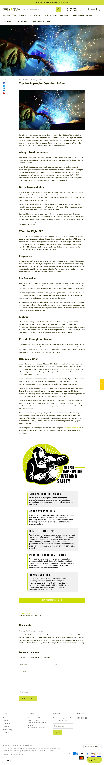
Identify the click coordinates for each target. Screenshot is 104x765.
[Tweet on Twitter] (4, 86)
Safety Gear (35, 16)
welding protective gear (71, 428)
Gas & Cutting (20, 16)
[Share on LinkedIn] (4, 89)
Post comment (28, 698)
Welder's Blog (7, 729)
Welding (6, 16)
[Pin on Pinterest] (4, 93)
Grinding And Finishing (82, 16)
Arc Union (6, 732)
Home (5, 718)
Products (5, 721)
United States (91, 746)
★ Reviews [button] (102, 384)
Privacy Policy (29, 745)
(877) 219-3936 (33, 720)
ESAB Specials (38, 22)
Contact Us (6, 724)
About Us (6, 727)
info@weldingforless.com (36, 727)
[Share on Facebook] (4, 83)
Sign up (58, 733)
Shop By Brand (23, 22)
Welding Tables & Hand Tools (56, 16)
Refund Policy (6, 745)
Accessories (8, 22)
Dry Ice (50, 22)
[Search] (58, 9)
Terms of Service (17, 745)
